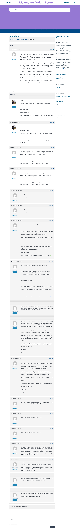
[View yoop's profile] (14, 56)
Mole (58, 117)
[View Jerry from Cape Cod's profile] (15, 197)
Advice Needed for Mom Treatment (63, 96)
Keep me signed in (14, 524)
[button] (66, 2)
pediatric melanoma (61, 115)
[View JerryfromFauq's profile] (15, 310)
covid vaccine (58, 87)
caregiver (59, 106)
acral (58, 113)
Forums (13, 39)
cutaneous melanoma (61, 104)
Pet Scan (58, 91)
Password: (11, 519)
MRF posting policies (66, 68)
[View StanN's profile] (14, 129)
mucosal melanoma (61, 108)
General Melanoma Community (23, 39)
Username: (11, 515)
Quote (51, 49)
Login (74, 2)
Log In (52, 526)
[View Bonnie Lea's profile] (14, 154)
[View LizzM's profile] (15, 405)
